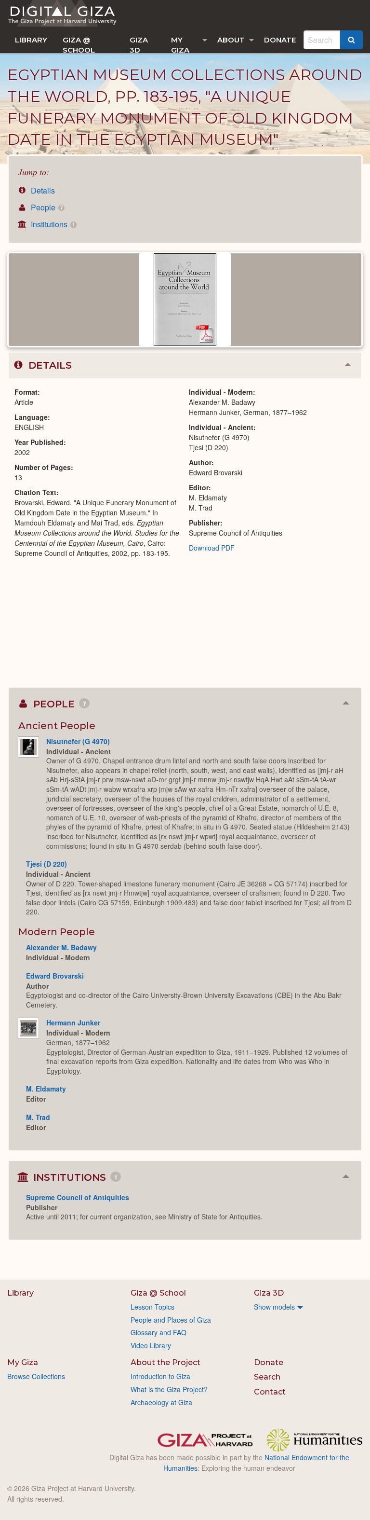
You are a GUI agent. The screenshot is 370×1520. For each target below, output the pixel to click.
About (231, 39)
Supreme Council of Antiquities (77, 1197)
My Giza (180, 44)
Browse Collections (36, 1376)
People (46, 207)
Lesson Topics (152, 1307)
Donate (280, 39)
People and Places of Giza (171, 1320)
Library (31, 39)
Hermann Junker (73, 1022)
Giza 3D (139, 44)
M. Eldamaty (46, 1088)
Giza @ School (79, 44)
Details (42, 190)
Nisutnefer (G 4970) (78, 741)
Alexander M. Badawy (61, 947)
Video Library (151, 1345)
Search (267, 1377)
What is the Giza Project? (169, 1389)
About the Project (165, 1362)
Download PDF (212, 548)
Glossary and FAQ (158, 1332)
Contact (270, 1391)
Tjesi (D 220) (46, 864)
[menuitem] (31, 40)
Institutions (52, 224)
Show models (274, 1306)
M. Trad (38, 1117)
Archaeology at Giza (161, 1402)
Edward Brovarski (55, 976)
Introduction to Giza (160, 1376)
